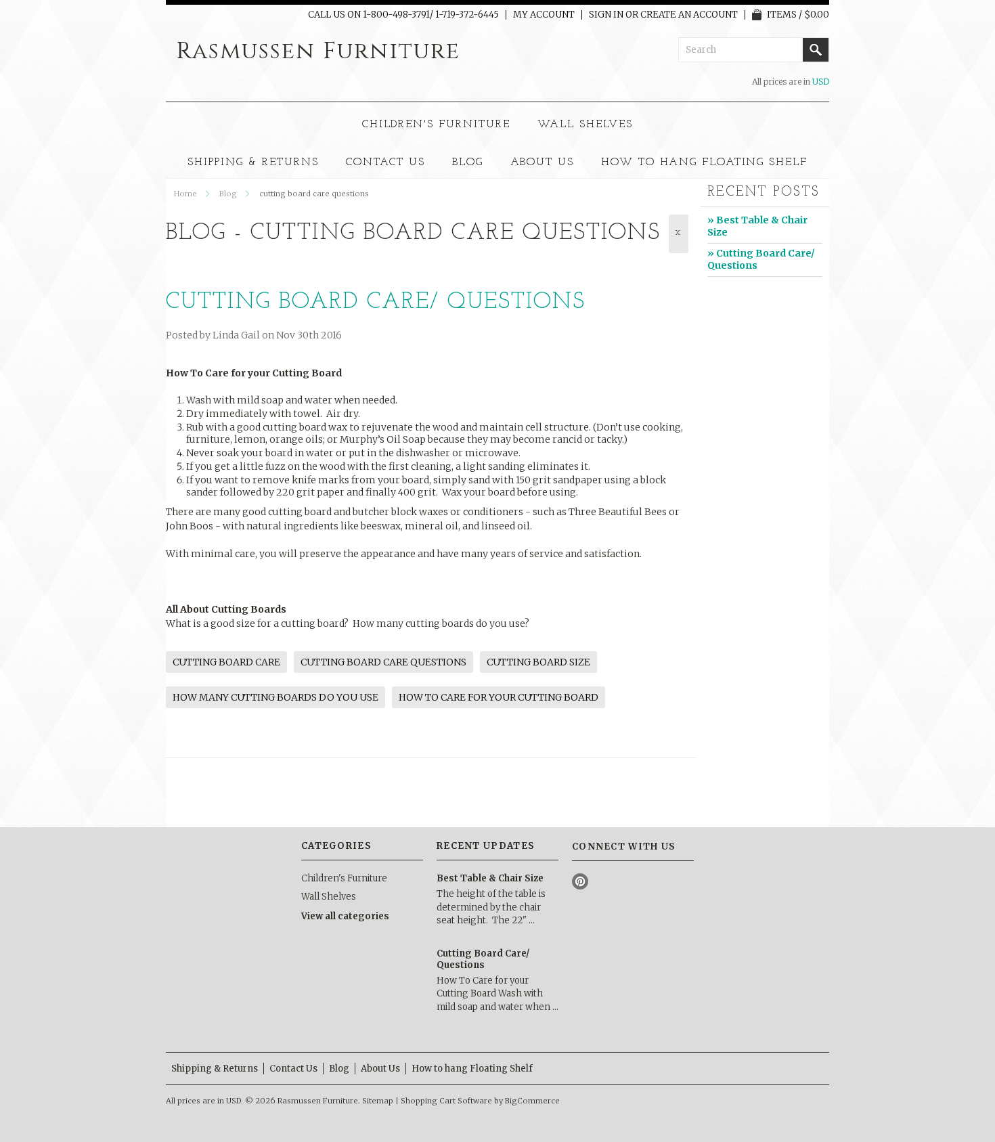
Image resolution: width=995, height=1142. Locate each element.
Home (185, 193)
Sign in (606, 15)
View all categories (345, 916)
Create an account (689, 15)
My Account (544, 15)
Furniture (318, 51)
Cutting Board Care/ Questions (375, 302)
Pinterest (580, 881)
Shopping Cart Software (446, 1100)
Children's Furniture (436, 124)
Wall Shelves (585, 124)
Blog (228, 193)
